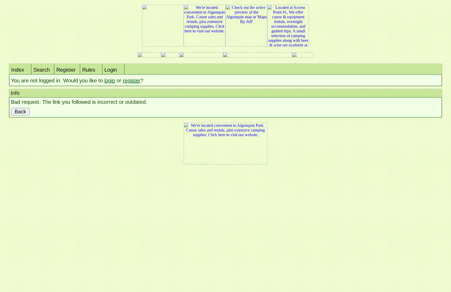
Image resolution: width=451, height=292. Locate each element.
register (131, 80)
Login (110, 70)
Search (41, 70)
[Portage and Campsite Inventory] (149, 56)
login (109, 80)
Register (66, 70)
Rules (88, 70)
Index (17, 70)
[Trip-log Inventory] (170, 56)
